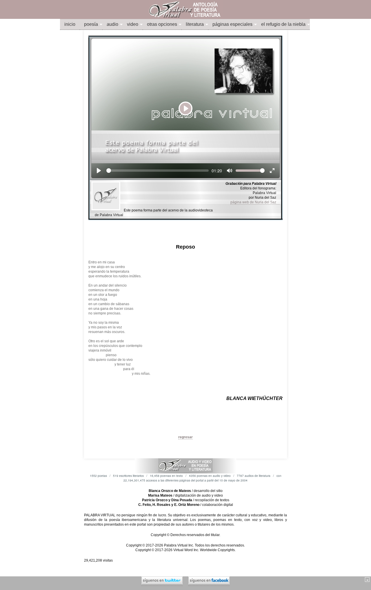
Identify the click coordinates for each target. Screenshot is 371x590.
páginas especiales (232, 24)
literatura (195, 24)
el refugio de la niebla (283, 24)
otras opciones (162, 24)
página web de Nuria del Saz (255, 202)
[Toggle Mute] (229, 170)
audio (112, 24)
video (132, 24)
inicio (69, 24)
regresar (185, 437)
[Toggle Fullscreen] (272, 170)
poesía (91, 24)
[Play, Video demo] (98, 170)
